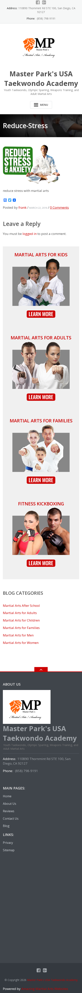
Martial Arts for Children (21, 620)
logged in (30, 233)
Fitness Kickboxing (41, 503)
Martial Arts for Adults (41, 337)
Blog (6, 826)
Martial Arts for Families (41, 420)
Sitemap (8, 850)
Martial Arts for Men (18, 635)
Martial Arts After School (21, 605)
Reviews (8, 811)
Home (7, 796)
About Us (9, 804)
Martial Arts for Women (21, 642)
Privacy (8, 843)
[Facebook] (38, 2)
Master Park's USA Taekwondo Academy (52, 980)
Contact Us (10, 818)
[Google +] (44, 2)
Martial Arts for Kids (41, 254)
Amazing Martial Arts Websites (44, 988)
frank (22, 207)
